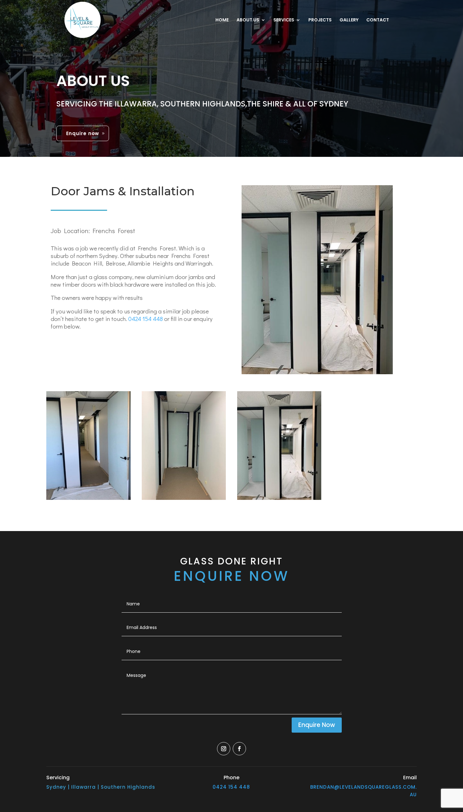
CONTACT (377, 20)
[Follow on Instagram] (223, 748)
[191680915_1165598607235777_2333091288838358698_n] (184, 500)
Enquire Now (316, 725)
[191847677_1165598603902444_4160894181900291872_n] (279, 500)
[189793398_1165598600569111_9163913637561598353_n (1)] (88, 500)
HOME (222, 20)
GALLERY (349, 20)
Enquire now (83, 133)
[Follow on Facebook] (239, 748)
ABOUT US (248, 20)
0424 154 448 (146, 319)
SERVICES (283, 20)
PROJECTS (320, 20)
